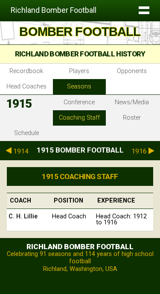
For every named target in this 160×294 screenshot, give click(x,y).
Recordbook (26, 71)
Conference (79, 102)
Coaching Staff (79, 117)
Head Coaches (26, 86)
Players (79, 71)
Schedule (26, 133)
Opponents (132, 71)
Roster (132, 117)
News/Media (132, 102)
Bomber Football (79, 31)
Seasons (79, 86)
